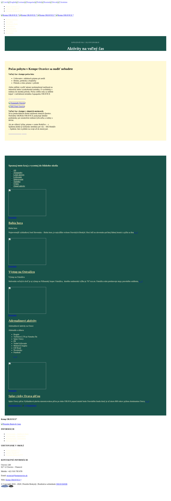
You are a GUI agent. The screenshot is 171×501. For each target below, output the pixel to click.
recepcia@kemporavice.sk (17, 475)
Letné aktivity (19, 175)
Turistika (17, 181)
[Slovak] (53, 2)
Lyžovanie (18, 177)
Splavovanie (18, 179)
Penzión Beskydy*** (14, 455)
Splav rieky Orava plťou (24, 396)
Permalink (13, 217)
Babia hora (16, 222)
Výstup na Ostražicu (22, 271)
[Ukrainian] (62, 2)
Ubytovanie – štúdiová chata (17, 434)
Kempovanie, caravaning (16, 438)
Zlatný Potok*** (12, 453)
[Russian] (46, 2)
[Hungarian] (29, 2)
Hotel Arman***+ (13, 450)
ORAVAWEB (61, 484)
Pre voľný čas (11, 441)
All (15, 170)
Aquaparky (18, 173)
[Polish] (38, 2)
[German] (20, 2)
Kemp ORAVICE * (13, 480)
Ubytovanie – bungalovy (16, 436)
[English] (12, 2)
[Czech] (4, 2)
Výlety (16, 184)
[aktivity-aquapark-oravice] (17, 103)
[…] (136, 232)
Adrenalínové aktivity (23, 320)
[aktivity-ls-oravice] (17, 106)
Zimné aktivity (19, 186)
